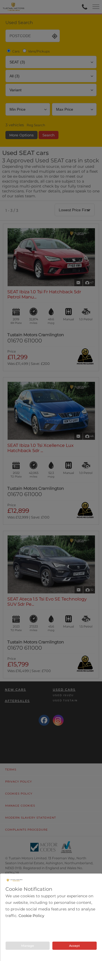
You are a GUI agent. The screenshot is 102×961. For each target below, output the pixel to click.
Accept (74, 946)
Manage (27, 946)
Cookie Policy (31, 915)
